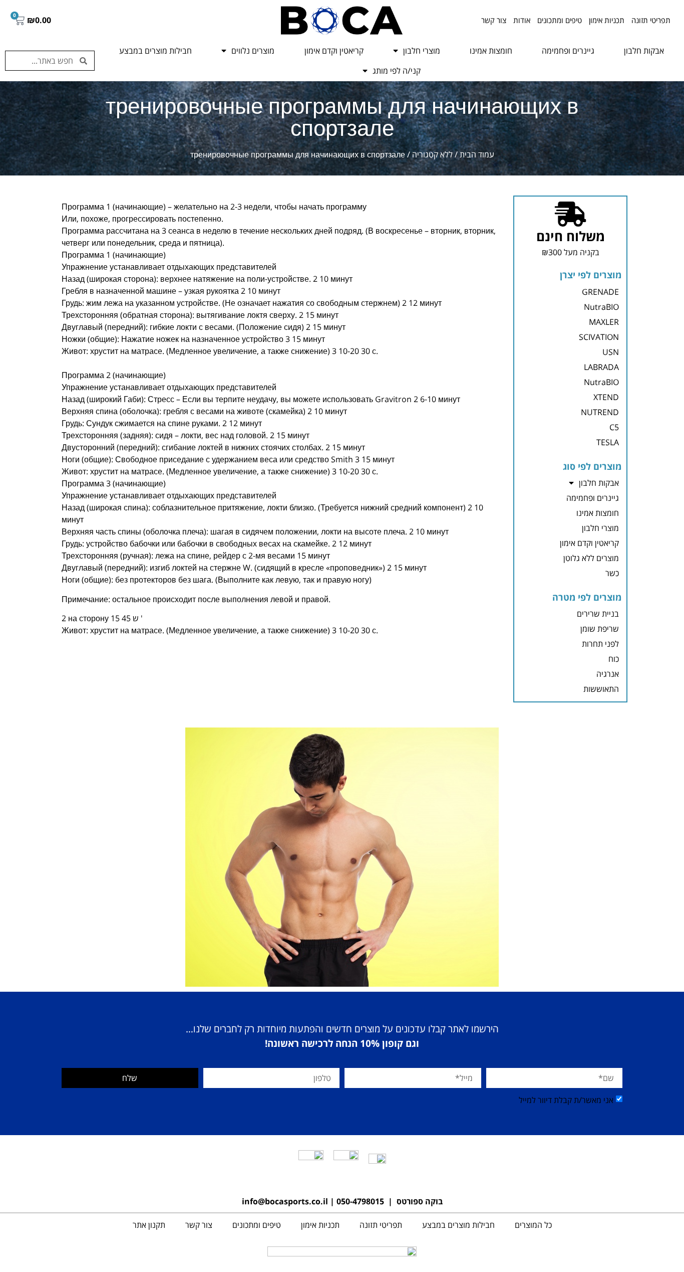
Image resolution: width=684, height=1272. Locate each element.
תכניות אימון (606, 20)
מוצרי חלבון (421, 50)
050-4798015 (360, 1201)
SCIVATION (599, 336)
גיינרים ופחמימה (568, 50)
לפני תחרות (600, 643)
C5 (614, 427)
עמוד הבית (477, 154)
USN (610, 351)
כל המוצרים (533, 1224)
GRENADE (600, 291)
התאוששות (601, 688)
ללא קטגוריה (432, 154)
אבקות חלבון (644, 50)
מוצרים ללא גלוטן (591, 558)
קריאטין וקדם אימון (334, 50)
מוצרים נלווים (252, 50)
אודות (521, 20)
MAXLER (604, 321)
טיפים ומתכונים (559, 20)
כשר (612, 573)
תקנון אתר (149, 1224)
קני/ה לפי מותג (397, 70)
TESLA (607, 442)
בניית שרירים (598, 613)
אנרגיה (607, 673)
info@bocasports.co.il (285, 1201)
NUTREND (600, 412)
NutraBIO (601, 306)
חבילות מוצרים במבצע (155, 50)
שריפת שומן (599, 628)
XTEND (606, 397)
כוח (613, 658)
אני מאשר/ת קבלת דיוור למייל (566, 1100)
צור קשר (493, 20)
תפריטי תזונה (650, 20)
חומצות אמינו (491, 50)
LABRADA (601, 367)
